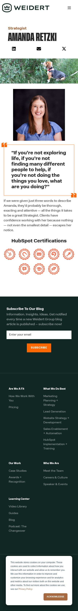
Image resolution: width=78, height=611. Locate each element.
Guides (13, 513)
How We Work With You (22, 398)
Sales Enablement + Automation (55, 431)
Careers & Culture (55, 477)
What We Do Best (54, 389)
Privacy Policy (25, 589)
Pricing (13, 407)
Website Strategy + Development (56, 420)
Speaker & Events (55, 484)
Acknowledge (55, 596)
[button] (69, 8)
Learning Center (19, 499)
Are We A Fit (16, 389)
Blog (12, 520)
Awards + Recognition (17, 479)
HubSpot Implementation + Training (55, 444)
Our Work (15, 463)
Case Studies (17, 471)
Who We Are (51, 463)
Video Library (18, 506)
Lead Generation (54, 411)
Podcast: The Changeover (17, 528)
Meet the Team (53, 471)
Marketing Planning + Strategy (50, 400)
